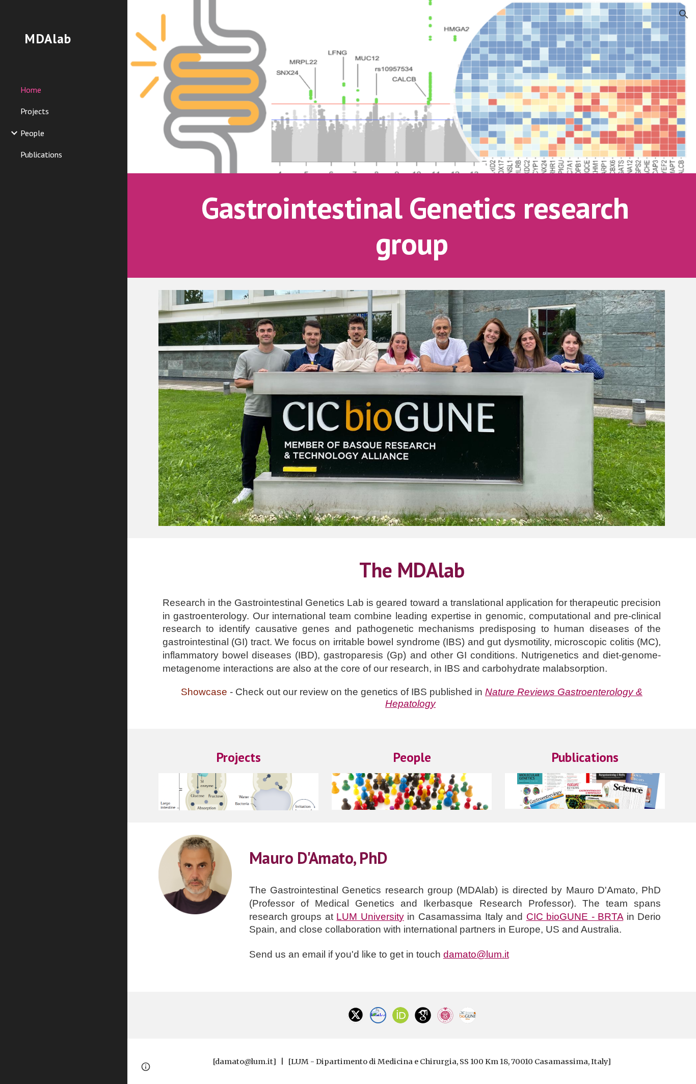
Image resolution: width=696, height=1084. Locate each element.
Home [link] (30, 90)
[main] (411, 226)
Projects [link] (34, 111)
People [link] (32, 133)
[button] (684, 14)
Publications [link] (41, 154)
